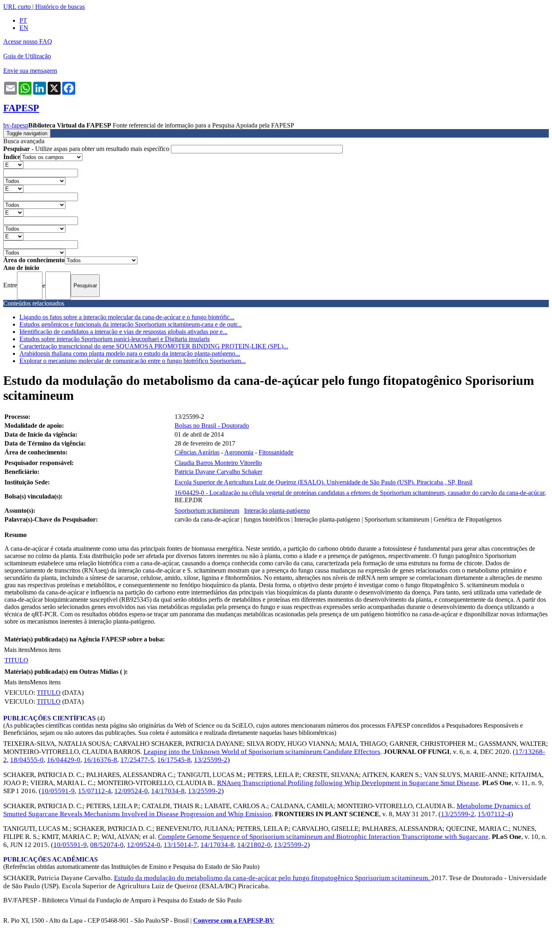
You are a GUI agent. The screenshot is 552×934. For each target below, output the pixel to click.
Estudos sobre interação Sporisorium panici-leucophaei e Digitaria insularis (114, 338)
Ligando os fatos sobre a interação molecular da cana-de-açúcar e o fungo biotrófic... (126, 317)
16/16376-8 (100, 760)
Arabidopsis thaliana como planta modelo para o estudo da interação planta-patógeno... (129, 353)
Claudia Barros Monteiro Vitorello (218, 462)
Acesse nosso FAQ (27, 41)
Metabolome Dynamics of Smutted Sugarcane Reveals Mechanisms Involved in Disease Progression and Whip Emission (267, 810)
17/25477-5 (137, 760)
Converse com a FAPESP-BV (233, 920)
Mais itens (17, 649)
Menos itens (45, 649)
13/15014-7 (180, 845)
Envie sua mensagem (30, 70)
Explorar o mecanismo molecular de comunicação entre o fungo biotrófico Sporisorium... (132, 360)
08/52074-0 (107, 845)
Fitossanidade (276, 452)
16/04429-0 (63, 760)
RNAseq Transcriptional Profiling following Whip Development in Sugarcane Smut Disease (348, 783)
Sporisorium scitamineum (207, 510)
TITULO (16, 660)
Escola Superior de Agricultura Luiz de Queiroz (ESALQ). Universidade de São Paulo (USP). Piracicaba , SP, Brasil (323, 482)
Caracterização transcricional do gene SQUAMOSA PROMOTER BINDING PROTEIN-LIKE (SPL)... (153, 346)
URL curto (17, 6)
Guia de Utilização (27, 56)
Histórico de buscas (60, 6)
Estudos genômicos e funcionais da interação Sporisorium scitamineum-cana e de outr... (130, 324)
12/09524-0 (131, 791)
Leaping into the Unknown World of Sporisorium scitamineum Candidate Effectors (261, 752)
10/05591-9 (58, 791)
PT (23, 20)
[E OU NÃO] (13, 164)
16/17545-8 (174, 760)
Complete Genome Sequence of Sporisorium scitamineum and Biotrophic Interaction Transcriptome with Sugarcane (323, 837)
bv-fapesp (15, 125)
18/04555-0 (27, 760)
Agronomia (238, 452)
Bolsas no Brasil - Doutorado (212, 425)
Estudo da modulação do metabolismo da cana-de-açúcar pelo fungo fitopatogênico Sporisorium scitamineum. (272, 878)
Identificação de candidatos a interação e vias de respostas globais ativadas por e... (123, 331)
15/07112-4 (94, 791)
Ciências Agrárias (197, 452)
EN (23, 27)
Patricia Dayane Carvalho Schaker (218, 471)
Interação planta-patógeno (277, 510)
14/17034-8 (168, 791)
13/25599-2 (211, 760)
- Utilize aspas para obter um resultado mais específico (87, 148)
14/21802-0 (254, 845)
